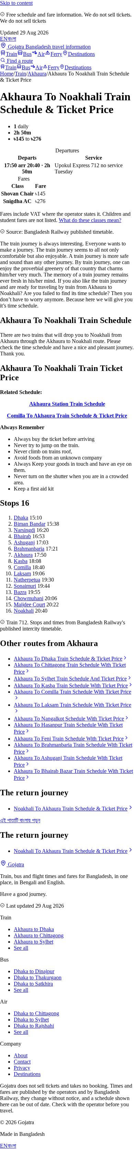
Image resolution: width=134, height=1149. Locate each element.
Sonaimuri (25, 586)
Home (6, 74)
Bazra (20, 592)
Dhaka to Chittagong (36, 1013)
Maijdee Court (29, 604)
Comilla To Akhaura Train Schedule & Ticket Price (67, 416)
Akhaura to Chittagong (39, 935)
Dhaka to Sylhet (31, 1019)
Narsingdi (24, 530)
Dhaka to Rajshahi (34, 1026)
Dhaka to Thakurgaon (38, 977)
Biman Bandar (29, 524)
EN (4, 39)
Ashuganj (24, 542)
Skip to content (16, 3)
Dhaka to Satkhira (33, 984)
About (20, 1055)
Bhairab (22, 536)
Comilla (22, 567)
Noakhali (24, 611)
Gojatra (15, 864)
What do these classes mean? (90, 220)
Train (11, 54)
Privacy (22, 1068)
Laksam (22, 573)
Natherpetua (27, 580)
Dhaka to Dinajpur (34, 971)
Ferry (56, 54)
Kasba (20, 561)
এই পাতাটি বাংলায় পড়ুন (20, 820)
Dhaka (21, 518)
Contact (22, 1062)
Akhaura (36, 74)
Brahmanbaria (29, 549)
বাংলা (12, 39)
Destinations (81, 54)
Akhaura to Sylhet (33, 942)
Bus (27, 54)
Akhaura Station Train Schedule (67, 404)
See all (21, 948)
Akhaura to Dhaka (34, 929)
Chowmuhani (28, 598)
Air (41, 54)
